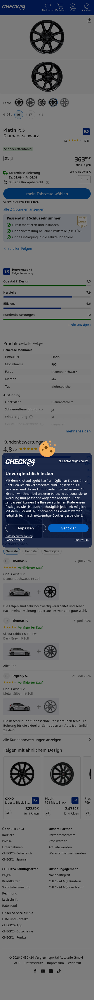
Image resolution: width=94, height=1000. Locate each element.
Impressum (82, 540)
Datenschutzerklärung (19, 536)
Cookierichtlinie (14, 540)
